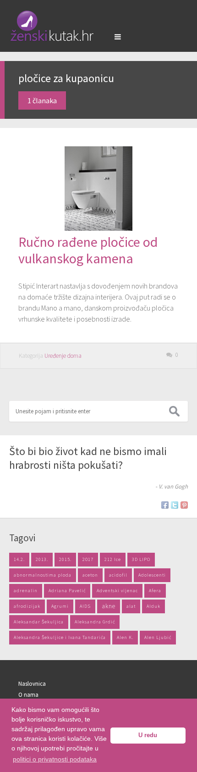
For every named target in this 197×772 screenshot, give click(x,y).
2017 (87, 559)
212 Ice (112, 559)
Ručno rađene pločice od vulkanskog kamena (88, 250)
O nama (28, 695)
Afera (155, 591)
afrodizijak (27, 606)
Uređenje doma (63, 356)
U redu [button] (147, 735)
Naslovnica (32, 684)
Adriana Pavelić (67, 591)
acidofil (118, 575)
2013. (42, 559)
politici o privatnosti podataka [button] (55, 759)
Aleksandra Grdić (95, 622)
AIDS (85, 606)
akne (108, 606)
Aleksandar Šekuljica (39, 622)
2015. (65, 559)
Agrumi (60, 606)
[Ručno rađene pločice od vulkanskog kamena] (98, 228)
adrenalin (26, 591)
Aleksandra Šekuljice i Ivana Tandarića (60, 637)
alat (131, 606)
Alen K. (125, 637)
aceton (90, 575)
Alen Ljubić (157, 637)
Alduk (153, 606)
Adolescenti (152, 575)
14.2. (19, 559)
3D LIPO (141, 559)
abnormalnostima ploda (42, 575)
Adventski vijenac (117, 591)
